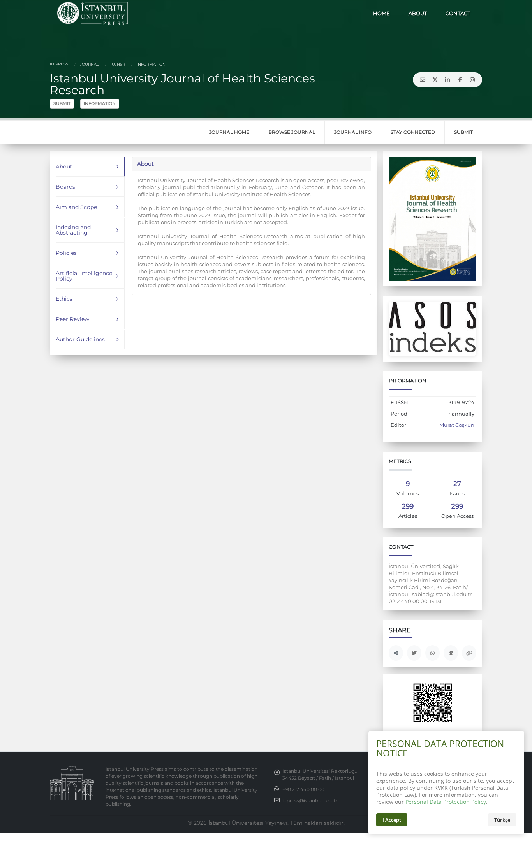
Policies (66, 252)
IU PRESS (59, 64)
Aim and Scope (76, 206)
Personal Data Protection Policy (445, 801)
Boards (65, 186)
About (64, 166)
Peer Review (72, 319)
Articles (407, 516)
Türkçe (502, 819)
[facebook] (460, 79)
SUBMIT (61, 103)
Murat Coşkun (456, 425)
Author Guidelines (80, 339)
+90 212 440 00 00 (303, 789)
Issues (457, 493)
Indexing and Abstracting (73, 230)
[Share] (396, 653)
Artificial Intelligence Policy (84, 276)
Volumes (407, 493)
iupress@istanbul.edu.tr (310, 800)
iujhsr (117, 64)
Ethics (64, 298)
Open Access (457, 516)
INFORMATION (100, 103)
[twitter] (435, 79)
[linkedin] (447, 79)
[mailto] (422, 79)
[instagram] (472, 79)
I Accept (391, 819)
